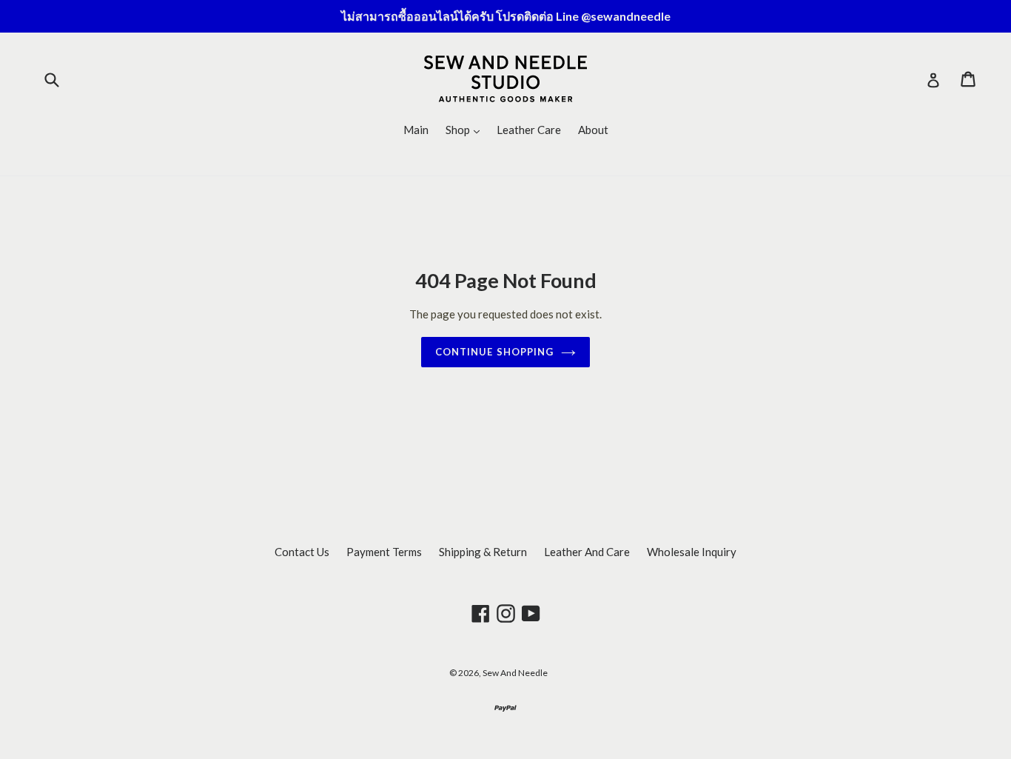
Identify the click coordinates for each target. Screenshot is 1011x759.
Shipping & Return (483, 551)
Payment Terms (384, 551)
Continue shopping (494, 352)
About (593, 129)
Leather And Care (587, 551)
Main (416, 129)
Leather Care (529, 129)
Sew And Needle (515, 672)
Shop (466, 129)
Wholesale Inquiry (691, 551)
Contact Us (302, 551)
